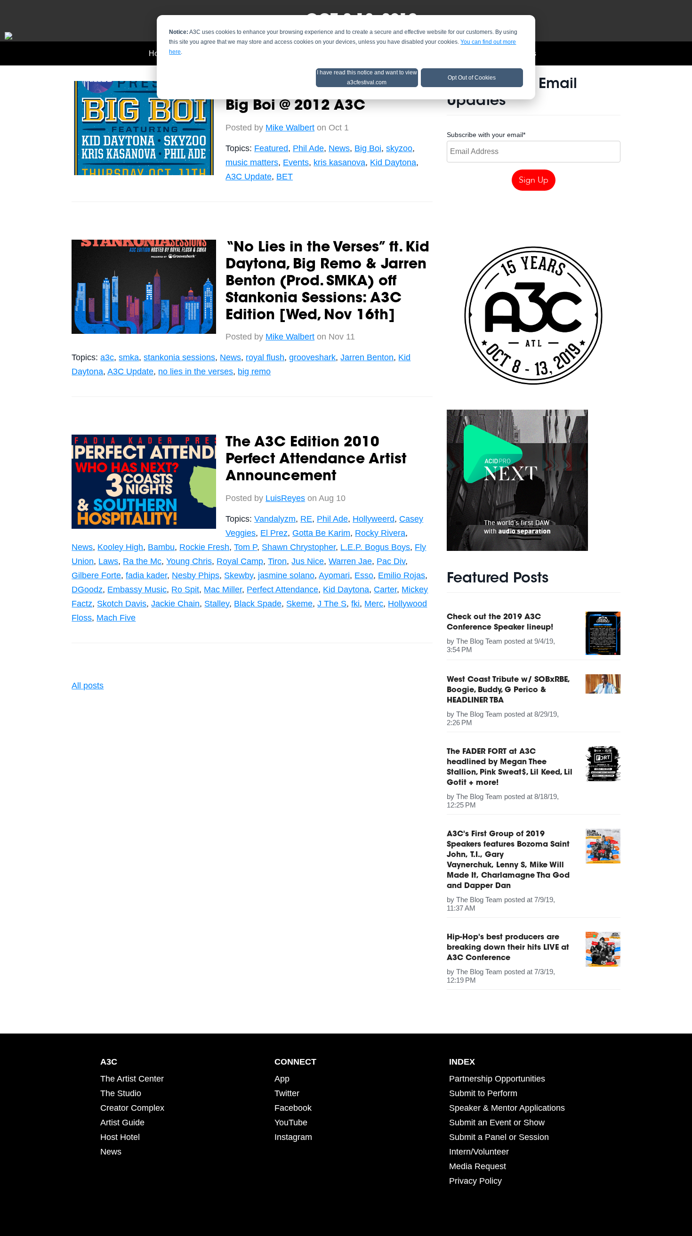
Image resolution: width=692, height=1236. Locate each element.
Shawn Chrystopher (299, 547)
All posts (88, 685)
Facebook (293, 1108)
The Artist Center (132, 1078)
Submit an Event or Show (497, 1122)
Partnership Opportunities (497, 1078)
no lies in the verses (195, 371)
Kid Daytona (393, 162)
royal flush (265, 357)
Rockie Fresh (204, 547)
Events (296, 162)
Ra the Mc (142, 561)
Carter (385, 589)
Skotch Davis (121, 603)
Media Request (477, 1166)
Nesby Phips (195, 575)
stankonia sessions (179, 357)
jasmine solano (286, 575)
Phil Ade (308, 148)
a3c (107, 357)
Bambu (161, 547)
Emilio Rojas (401, 575)
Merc (373, 603)
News (339, 148)
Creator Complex (132, 1108)
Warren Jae (350, 561)
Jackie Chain (175, 603)
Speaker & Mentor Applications (507, 1108)
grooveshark (312, 357)
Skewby (238, 575)
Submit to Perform (483, 1093)
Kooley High (120, 547)
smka (129, 357)
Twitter (286, 1093)
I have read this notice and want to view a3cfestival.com (367, 77)
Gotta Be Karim (321, 533)
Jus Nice (307, 561)
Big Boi (367, 148)
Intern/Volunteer (479, 1151)
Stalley (216, 603)
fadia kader (146, 575)
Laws (108, 561)
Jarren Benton (367, 357)
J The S (331, 603)
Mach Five (116, 617)
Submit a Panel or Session (499, 1137)
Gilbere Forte (96, 575)
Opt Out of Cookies (472, 77)
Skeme (299, 603)
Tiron (277, 561)
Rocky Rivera (380, 533)
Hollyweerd (373, 519)
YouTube (290, 1122)
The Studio (120, 1093)
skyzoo (399, 148)
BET (284, 176)
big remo (254, 371)
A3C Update (248, 176)
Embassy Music (137, 589)
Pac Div (391, 561)
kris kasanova (339, 162)
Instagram (293, 1137)
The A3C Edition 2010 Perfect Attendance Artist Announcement (316, 460)
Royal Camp (240, 561)
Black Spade (258, 603)
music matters (251, 162)
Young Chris (189, 561)
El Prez (274, 533)
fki (355, 603)
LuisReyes (285, 498)
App (282, 1078)
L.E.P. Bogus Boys (375, 547)
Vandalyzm (275, 519)
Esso (363, 575)
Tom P (245, 547)
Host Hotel (120, 1137)
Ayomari (334, 575)
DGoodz (87, 589)
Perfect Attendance (282, 589)
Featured (271, 148)
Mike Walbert (290, 127)
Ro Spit (185, 589)
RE (306, 519)
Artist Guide (122, 1122)
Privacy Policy (475, 1181)
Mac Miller (223, 589)
